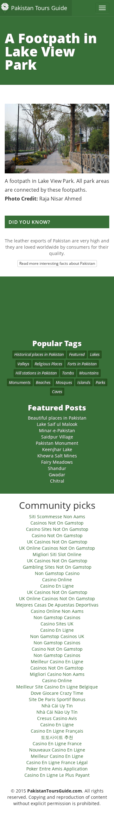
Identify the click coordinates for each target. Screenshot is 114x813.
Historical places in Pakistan (39, 354)
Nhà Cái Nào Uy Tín (57, 712)
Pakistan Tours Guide (39, 8)
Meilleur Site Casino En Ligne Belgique (57, 687)
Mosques (64, 382)
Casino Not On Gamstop (57, 535)
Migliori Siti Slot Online (57, 554)
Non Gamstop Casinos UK (57, 636)
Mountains (89, 373)
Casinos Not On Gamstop (57, 523)
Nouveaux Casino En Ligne (57, 750)
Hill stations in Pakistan (36, 373)
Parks (100, 382)
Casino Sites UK (57, 624)
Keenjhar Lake (57, 449)
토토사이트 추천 (57, 737)
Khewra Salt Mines (57, 456)
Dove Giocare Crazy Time (57, 693)
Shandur (57, 468)
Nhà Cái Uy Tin (57, 706)
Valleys (23, 364)
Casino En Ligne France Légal (57, 762)
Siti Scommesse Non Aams (57, 517)
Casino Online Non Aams (57, 611)
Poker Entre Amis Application (57, 769)
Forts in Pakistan (82, 364)
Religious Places (48, 364)
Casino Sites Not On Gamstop (57, 529)
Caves (57, 391)
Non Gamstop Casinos (57, 617)
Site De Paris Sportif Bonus (57, 699)
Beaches (43, 382)
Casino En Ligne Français (57, 731)
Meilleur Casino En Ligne (57, 662)
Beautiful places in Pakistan (57, 418)
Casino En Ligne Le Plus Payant (57, 775)
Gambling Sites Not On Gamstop (57, 567)
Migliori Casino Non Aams (57, 674)
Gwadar (57, 475)
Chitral (57, 481)
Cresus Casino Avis (57, 718)
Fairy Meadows (57, 462)
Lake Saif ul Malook (57, 424)
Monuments (20, 382)
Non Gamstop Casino (57, 573)
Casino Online (57, 580)
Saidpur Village (57, 437)
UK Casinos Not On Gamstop (57, 542)
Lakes (95, 354)
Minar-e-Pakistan (57, 430)
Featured (77, 354)
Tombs (68, 373)
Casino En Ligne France (57, 743)
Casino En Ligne (57, 586)
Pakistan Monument (57, 443)
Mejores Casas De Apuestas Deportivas (57, 605)
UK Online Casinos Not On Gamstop (57, 548)
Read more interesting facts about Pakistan (57, 263)
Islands (84, 382)
